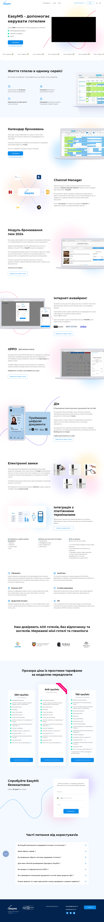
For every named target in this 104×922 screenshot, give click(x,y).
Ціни (54, 3)
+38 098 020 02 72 (71, 909)
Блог (59, 3)
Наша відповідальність (52, 906)
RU (97, 3)
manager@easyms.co (72, 906)
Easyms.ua (15, 913)
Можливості (46, 3)
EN (100, 3)
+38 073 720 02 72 (79, 3)
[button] (15, 42)
